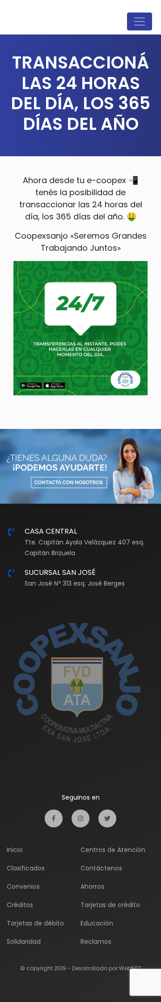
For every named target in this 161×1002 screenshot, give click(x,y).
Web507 (130, 968)
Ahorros (92, 886)
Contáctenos (101, 868)
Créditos (20, 904)
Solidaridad (24, 941)
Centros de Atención (112, 849)
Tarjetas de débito (35, 923)
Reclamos (95, 941)
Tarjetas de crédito (110, 904)
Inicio (15, 849)
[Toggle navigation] (139, 21)
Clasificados (26, 868)
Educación (96, 923)
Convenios (23, 886)
